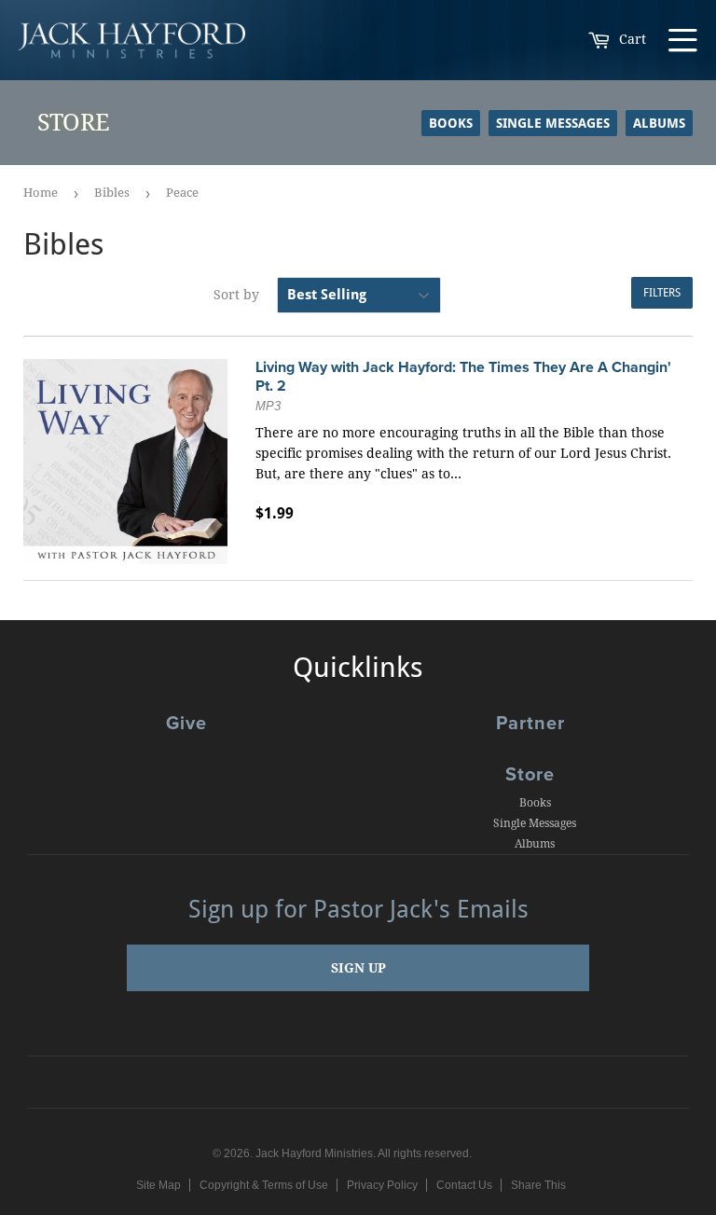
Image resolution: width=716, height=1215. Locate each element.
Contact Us (464, 1185)
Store (530, 775)
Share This (538, 1185)
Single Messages (553, 123)
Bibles (112, 193)
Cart (630, 39)
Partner (530, 723)
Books (451, 123)
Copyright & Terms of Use (264, 1185)
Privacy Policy (382, 1185)
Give (186, 723)
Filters (662, 292)
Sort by (236, 294)
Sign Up (358, 967)
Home (40, 193)
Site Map (158, 1185)
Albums (659, 123)
